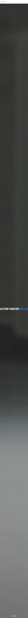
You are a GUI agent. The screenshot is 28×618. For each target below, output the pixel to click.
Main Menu (3, 1)
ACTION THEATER (9, 309)
